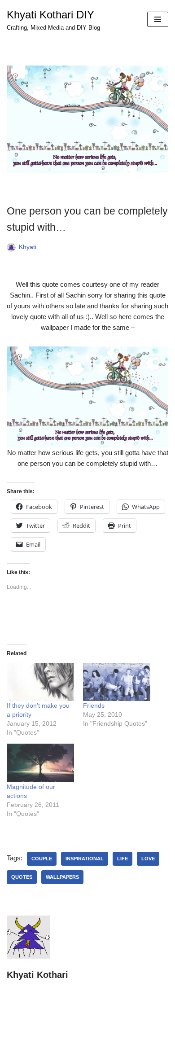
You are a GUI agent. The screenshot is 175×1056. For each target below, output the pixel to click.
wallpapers (62, 877)
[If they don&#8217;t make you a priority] (40, 682)
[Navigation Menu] (157, 19)
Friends (94, 705)
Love (148, 858)
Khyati (27, 247)
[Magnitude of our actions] (40, 763)
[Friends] (116, 682)
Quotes (21, 877)
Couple (41, 858)
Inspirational (85, 858)
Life (122, 858)
